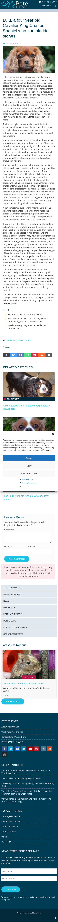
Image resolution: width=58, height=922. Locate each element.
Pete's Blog (9, 621)
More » (6, 695)
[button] (53, 434)
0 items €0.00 (49, 1)
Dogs (19, 43)
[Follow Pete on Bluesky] (17, 749)
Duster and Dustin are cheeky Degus (23, 683)
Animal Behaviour (12, 588)
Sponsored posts (13, 634)
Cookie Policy (27, 479)
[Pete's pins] (36, 749)
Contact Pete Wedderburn (13, 737)
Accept (29, 458)
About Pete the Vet (10, 726)
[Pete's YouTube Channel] (30, 749)
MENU (45, 6)
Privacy (19, 913)
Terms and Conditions (32, 913)
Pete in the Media (12, 614)
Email (31, 546)
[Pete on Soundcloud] (49, 749)
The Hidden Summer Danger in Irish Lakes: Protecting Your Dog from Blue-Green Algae (26, 792)
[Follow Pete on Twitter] (11, 749)
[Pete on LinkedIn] (23, 749)
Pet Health (9, 608)
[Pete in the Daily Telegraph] (4, 755)
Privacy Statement (29, 483)
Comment (9, 529)
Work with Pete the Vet (12, 732)
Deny (29, 465)
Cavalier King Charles (14, 340)
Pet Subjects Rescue (10, 816)
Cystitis (28, 340)
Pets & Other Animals (15, 627)
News (6, 601)
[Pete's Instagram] (43, 749)
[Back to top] (55, 918)
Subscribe (10, 889)
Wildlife (5, 836)
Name (8, 546)
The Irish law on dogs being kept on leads (21, 778)
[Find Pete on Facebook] (4, 749)
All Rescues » (13, 701)
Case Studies (11, 43)
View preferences (29, 473)
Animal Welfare (11, 594)
